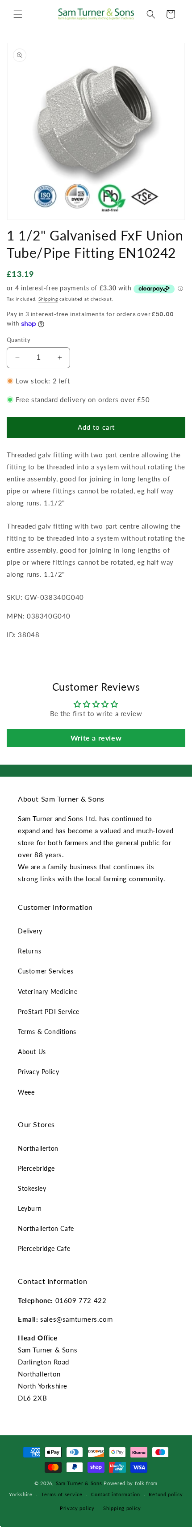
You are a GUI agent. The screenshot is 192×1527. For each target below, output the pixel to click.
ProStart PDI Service (48, 1011)
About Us (32, 1051)
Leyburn (30, 1208)
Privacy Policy (38, 1071)
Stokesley (32, 1188)
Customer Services (45, 971)
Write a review (96, 737)
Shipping (48, 298)
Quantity (18, 339)
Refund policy (166, 1494)
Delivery (30, 931)
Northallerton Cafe (46, 1228)
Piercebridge (36, 1168)
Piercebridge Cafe (44, 1248)
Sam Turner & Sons (79, 1483)
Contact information (115, 1494)
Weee (26, 1092)
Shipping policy (122, 1508)
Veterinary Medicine (47, 991)
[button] (18, 14)
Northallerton (38, 1148)
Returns (29, 951)
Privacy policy (77, 1508)
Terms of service (61, 1494)
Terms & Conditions (47, 1031)
